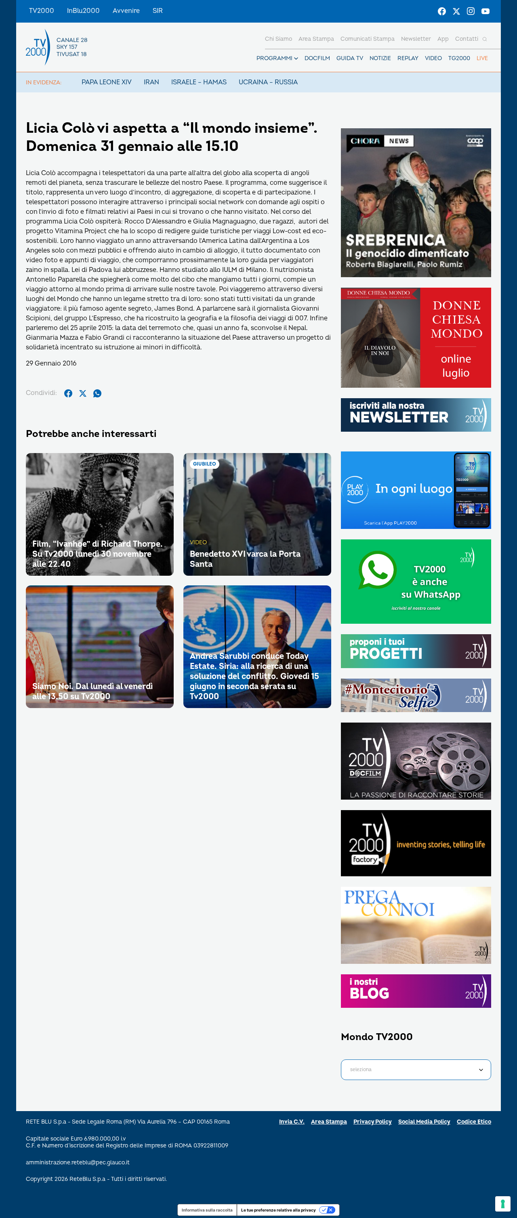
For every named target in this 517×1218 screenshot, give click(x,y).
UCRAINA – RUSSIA (268, 82)
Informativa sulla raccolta (207, 1210)
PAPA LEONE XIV (107, 82)
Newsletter (416, 39)
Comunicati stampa (367, 39)
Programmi (274, 58)
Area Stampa (329, 1121)
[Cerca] (484, 39)
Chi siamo (278, 39)
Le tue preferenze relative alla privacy (278, 1210)
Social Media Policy (424, 1121)
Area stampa (316, 39)
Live (482, 58)
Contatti (466, 39)
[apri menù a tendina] (296, 58)
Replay (407, 58)
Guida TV (349, 58)
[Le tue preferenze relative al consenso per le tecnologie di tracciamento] (503, 1204)
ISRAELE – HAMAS (199, 82)
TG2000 (459, 58)
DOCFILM (317, 58)
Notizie (380, 58)
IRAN (151, 82)
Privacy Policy (372, 1121)
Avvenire (126, 11)
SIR (158, 11)
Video (433, 58)
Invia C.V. (292, 1121)
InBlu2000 (83, 11)
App (443, 39)
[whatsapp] (97, 393)
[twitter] (82, 393)
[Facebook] (442, 11)
